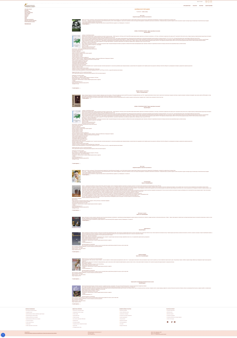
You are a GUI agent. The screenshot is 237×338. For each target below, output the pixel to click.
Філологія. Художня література (30, 20)
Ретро (26, 18)
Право (26, 17)
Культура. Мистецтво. (29, 12)
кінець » (146, 11)
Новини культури (76, 317)
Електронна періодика (171, 315)
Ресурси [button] (201, 5)
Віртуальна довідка (123, 310)
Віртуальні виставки (123, 320)
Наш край (121, 323)
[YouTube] (174, 322)
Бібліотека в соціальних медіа (78, 310)
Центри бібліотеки (76, 315)
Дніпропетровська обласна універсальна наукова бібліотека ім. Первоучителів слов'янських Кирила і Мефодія (41, 333)
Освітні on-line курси (170, 318)
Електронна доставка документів (126, 315)
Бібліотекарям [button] (208, 5)
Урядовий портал (29, 312)
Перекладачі (28, 323)
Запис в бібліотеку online (124, 312)
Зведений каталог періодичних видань (80, 323)
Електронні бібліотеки (171, 310)
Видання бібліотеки (123, 325)
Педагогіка (27, 14)
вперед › (143, 11)
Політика (26, 15)
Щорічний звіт (75, 320)
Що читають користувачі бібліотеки (79, 318)
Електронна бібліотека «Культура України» (174, 317)
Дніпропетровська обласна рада (32, 315)
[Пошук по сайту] (206, 1)
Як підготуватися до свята (30, 21)
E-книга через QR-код (30, 322)
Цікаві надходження (123, 317)
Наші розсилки (122, 318)
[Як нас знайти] (211, 1)
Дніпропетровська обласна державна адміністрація (35, 313)
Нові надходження (123, 322)
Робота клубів (75, 313)
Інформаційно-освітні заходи (78, 312)
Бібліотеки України (170, 313)
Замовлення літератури (124, 313)
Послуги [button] (195, 5)
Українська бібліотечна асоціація (32, 317)
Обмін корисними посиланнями (31, 325)
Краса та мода (27, 11)
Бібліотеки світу (169, 312)
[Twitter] (172, 322)
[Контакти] (209, 1)
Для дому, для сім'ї (28, 9)
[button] (3, 335)
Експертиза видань (76, 322)
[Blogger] (169, 322)
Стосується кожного (29, 320)
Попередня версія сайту (77, 327)
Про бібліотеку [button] (186, 5)
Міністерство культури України (31, 310)
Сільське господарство (29, 19)
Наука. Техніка (27, 13)
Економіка (27, 10)
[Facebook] (167, 322)
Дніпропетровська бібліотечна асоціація (33, 318)
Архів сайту (75, 325)
